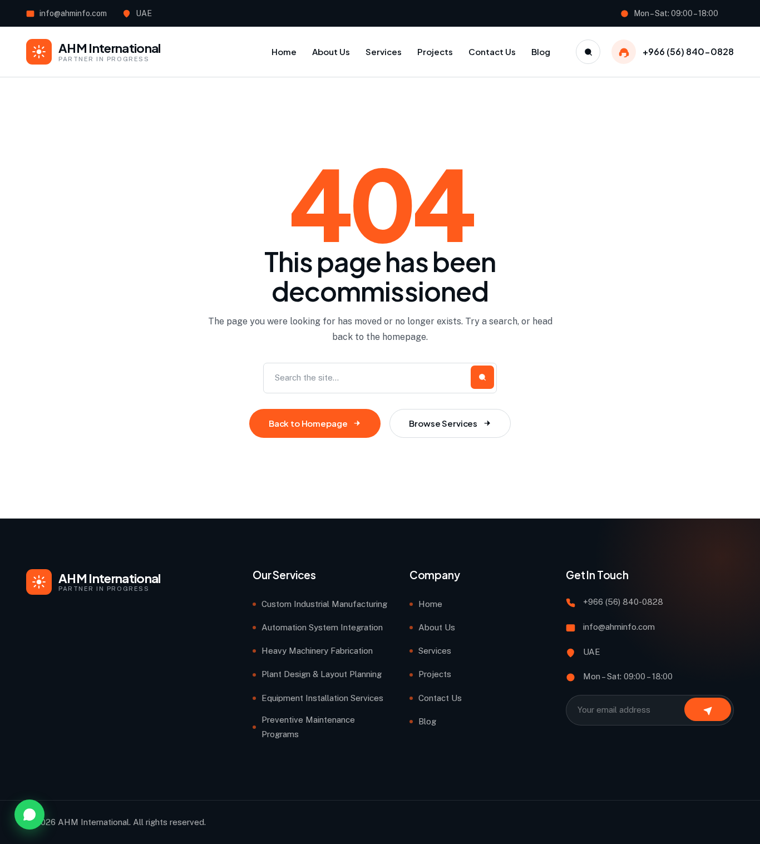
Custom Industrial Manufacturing (324, 604)
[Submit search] (482, 377)
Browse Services (443, 423)
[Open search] (588, 52)
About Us (436, 627)
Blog (427, 721)
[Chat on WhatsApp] (29, 814)
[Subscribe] (707, 709)
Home (430, 604)
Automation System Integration (322, 627)
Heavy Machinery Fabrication (317, 650)
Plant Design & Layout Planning (321, 674)
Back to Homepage (308, 423)
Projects (434, 674)
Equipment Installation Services (322, 698)
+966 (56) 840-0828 (688, 51)
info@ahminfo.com (73, 13)
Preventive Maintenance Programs (308, 727)
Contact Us (440, 698)
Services (434, 650)
